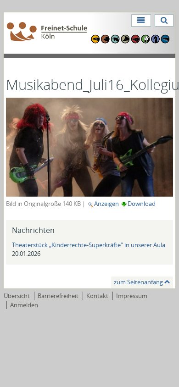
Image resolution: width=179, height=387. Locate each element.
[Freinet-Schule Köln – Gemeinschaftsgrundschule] (47, 32)
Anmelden (24, 305)
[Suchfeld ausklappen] (164, 20)
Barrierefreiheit (58, 296)
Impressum (131, 296)
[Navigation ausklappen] (141, 20)
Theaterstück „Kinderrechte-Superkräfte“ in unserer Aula (88, 245)
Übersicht (17, 296)
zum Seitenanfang (138, 282)
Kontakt (97, 296)
